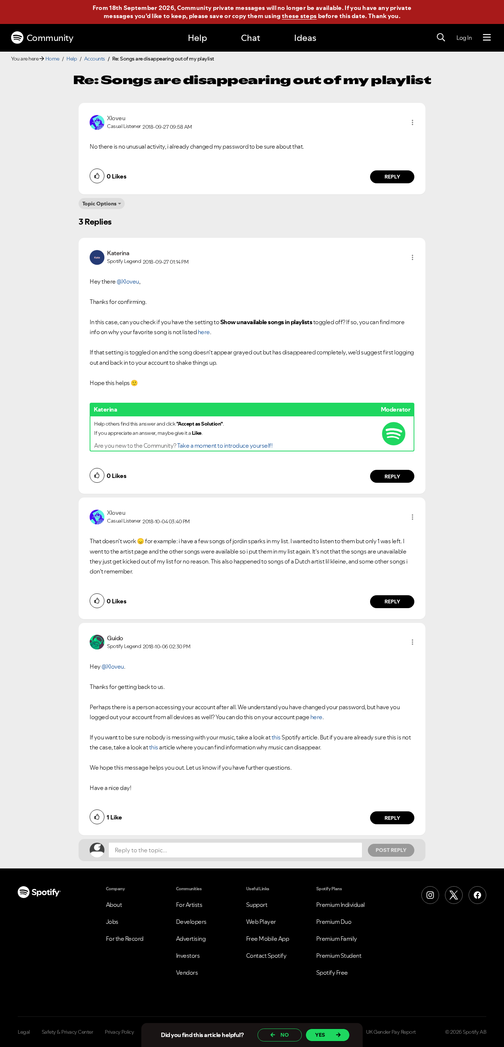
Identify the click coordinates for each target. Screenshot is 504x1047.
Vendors (187, 972)
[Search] (441, 37)
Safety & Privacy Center (67, 1032)
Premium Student (339, 955)
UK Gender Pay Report (391, 1032)
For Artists (189, 905)
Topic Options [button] (99, 203)
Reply (392, 176)
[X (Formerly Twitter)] (454, 895)
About (114, 905)
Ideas (305, 38)
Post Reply (391, 850)
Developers (191, 922)
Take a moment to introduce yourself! (224, 445)
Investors (188, 955)
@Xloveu (128, 281)
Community (50, 38)
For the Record (125, 939)
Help (197, 38)
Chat (250, 38)
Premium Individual (340, 905)
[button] (412, 122)
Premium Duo (334, 922)
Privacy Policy (119, 1032)
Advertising (191, 939)
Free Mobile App (267, 939)
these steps (299, 16)
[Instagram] (430, 895)
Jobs (112, 922)
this (276, 737)
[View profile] (97, 122)
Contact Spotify (266, 955)
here (204, 332)
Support (256, 905)
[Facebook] (477, 895)
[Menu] (487, 37)
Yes (320, 1035)
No (284, 1035)
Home (52, 58)
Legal (24, 1032)
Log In (464, 38)
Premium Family (336, 939)
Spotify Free (332, 972)
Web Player (261, 922)
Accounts (94, 58)
